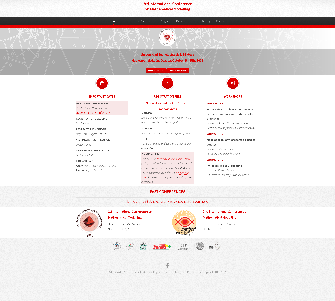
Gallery (206, 21)
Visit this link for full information (94, 112)
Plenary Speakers (186, 21)
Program (165, 21)
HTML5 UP (220, 272)
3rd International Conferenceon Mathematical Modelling (167, 6)
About (126, 21)
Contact (220, 21)
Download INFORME (177, 71)
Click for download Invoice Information (167, 103)
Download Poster (155, 71)
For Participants (145, 21)
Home (113, 21)
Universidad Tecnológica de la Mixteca (167, 54)
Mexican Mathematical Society (173, 159)
